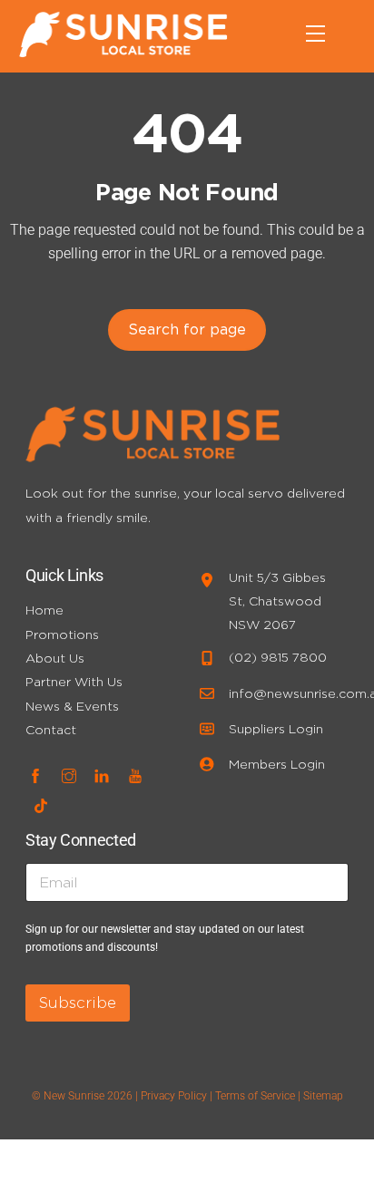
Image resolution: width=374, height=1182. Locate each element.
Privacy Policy (174, 1096)
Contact (50, 729)
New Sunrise (74, 1096)
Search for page (187, 329)
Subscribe (77, 1002)
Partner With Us (74, 681)
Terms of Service (255, 1096)
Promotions (62, 634)
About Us (54, 657)
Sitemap (323, 1096)
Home (44, 609)
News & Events (72, 705)
